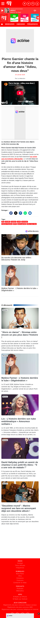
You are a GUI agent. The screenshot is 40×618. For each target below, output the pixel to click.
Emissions (21, 24)
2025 (14, 224)
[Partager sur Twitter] (15, 214)
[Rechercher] (33, 4)
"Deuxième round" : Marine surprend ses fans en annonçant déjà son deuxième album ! (18, 508)
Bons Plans (20, 574)
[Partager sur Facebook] (10, 214)
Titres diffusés (20, 565)
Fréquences (32, 24)
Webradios (9, 24)
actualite (7, 221)
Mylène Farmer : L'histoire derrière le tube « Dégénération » (19, 379)
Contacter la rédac (20, 582)
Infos (20, 576)
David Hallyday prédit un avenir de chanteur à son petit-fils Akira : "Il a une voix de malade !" (19, 465)
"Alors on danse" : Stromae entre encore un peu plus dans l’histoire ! (19, 335)
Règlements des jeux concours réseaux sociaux (20, 605)
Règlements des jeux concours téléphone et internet (20, 609)
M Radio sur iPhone (20, 597)
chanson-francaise (7, 224)
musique (13, 221)
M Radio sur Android (20, 599)
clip (3, 221)
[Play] (2, 10)
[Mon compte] (37, 4)
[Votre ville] (24, 4)
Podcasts (20, 588)
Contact (20, 563)
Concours (20, 580)
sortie (18, 221)
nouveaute (24, 221)
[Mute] (34, 10)
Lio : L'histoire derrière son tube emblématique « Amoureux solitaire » (18, 421)
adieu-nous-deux (31, 224)
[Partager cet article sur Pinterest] (20, 214)
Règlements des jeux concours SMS (20, 607)
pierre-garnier (21, 224)
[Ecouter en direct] (29, 4)
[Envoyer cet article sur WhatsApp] (25, 214)
